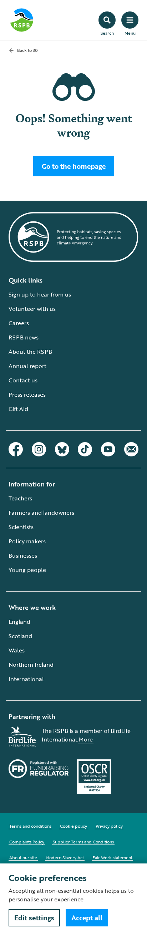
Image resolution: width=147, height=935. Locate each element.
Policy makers (27, 541)
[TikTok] (85, 449)
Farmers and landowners (41, 512)
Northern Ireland (31, 664)
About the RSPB (30, 351)
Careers (19, 323)
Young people (27, 570)
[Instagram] (39, 449)
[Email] (131, 449)
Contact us (23, 380)
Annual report (27, 366)
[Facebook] (16, 449)
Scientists (21, 527)
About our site (23, 857)
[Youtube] (108, 449)
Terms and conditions (30, 826)
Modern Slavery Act (65, 857)
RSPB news (24, 337)
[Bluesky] (62, 449)
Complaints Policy (26, 842)
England (19, 621)
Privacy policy (109, 826)
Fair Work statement (112, 857)
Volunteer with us (32, 308)
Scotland (20, 636)
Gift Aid (18, 409)
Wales (17, 650)
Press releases (27, 394)
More (86, 739)
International (26, 679)
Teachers (20, 498)
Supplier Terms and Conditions (83, 842)
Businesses (23, 555)
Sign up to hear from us (40, 294)
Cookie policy (73, 826)
